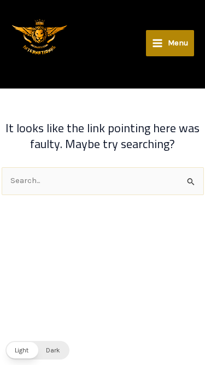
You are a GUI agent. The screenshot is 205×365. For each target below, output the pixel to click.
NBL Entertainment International (13, 55)
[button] (37, 350)
